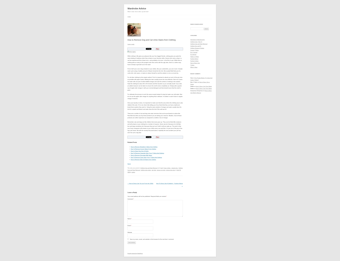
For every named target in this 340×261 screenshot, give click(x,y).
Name (130, 218)
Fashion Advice (194, 59)
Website (130, 232)
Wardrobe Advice (137, 8)
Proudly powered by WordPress (135, 253)
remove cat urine (161, 170)
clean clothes (167, 168)
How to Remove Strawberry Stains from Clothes (144, 147)
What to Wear (193, 67)
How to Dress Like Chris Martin (204, 86)
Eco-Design (193, 54)
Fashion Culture (194, 61)
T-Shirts (192, 65)
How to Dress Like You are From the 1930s (140, 183)
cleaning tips (174, 168)
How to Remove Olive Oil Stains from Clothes (143, 159)
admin (133, 172)
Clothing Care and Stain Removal (148, 168)
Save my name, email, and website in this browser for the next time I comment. (152, 239)
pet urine (154, 170)
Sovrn (129, 164)
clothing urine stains (146, 170)
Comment (131, 199)
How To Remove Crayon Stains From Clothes (143, 149)
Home (129, 17)
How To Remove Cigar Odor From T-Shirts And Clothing (146, 157)
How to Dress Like (195, 63)
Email (129, 225)
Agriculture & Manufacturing (197, 39)
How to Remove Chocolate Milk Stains (141, 155)
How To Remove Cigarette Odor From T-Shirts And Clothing (147, 153)
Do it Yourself (193, 52)
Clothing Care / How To (196, 42)
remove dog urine (170, 170)
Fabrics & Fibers (194, 56)
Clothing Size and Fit (195, 46)
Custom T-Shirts (194, 50)
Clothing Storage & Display (197, 48)
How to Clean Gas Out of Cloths (140, 151)
